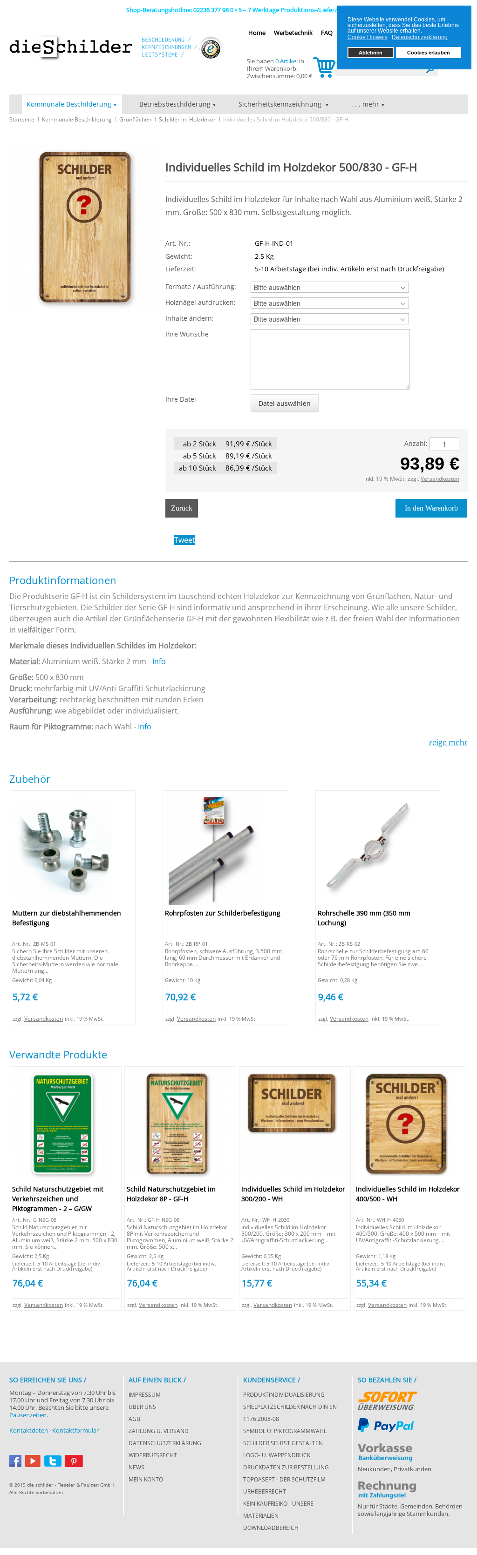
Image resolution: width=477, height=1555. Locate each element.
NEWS (136, 1467)
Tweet (184, 540)
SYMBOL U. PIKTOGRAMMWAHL (285, 1431)
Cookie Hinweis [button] (368, 37)
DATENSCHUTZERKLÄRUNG (165, 1443)
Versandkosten (440, 479)
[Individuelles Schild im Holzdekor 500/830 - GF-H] (85, 227)
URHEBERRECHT (264, 1491)
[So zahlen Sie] (388, 1398)
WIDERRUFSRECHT (153, 1455)
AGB (134, 1419)
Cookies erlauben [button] (428, 52)
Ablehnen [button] (370, 52)
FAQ (327, 32)
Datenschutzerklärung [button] (420, 37)
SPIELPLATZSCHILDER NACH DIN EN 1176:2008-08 (290, 1413)
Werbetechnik (293, 32)
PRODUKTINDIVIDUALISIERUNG (284, 1395)
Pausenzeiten (28, 1415)
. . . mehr (365, 104)
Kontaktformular (75, 1430)
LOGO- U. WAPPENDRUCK (276, 1455)
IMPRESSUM (145, 1395)
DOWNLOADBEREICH (271, 1528)
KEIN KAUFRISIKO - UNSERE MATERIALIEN (278, 1510)
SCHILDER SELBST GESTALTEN (283, 1443)
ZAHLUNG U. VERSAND (159, 1431)
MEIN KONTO (146, 1479)
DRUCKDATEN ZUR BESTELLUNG (286, 1467)
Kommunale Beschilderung (69, 104)
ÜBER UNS (142, 1407)
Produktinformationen (62, 580)
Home (257, 32)
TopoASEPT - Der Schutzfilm (284, 1479)
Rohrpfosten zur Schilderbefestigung (222, 913)
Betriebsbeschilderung (175, 104)
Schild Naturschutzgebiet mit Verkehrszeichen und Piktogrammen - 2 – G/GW (57, 1199)
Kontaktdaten (28, 1430)
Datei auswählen (285, 403)
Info (159, 661)
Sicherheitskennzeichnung (280, 104)
